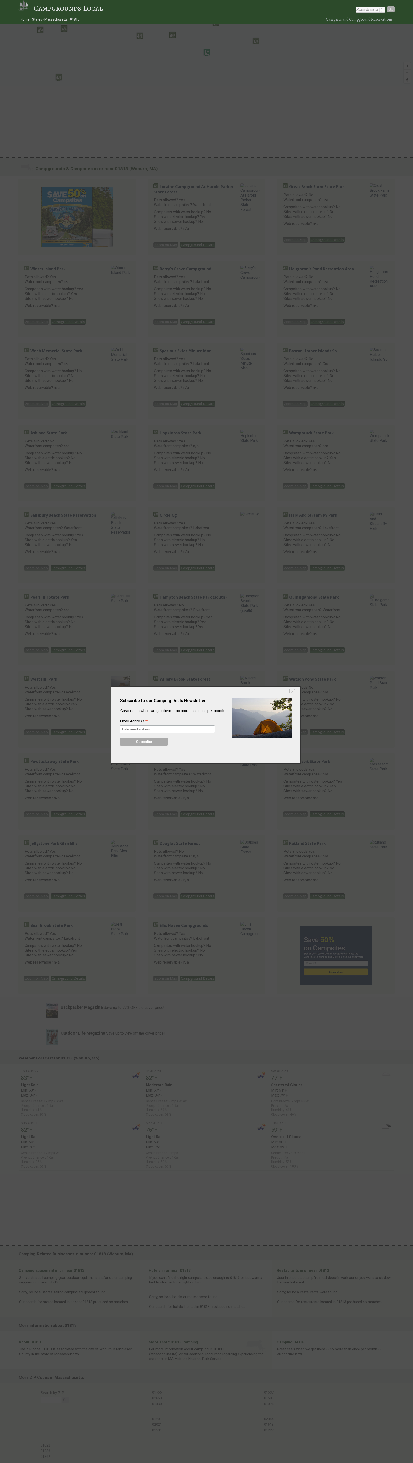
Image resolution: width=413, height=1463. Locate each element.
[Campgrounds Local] (26, 8)
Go (390, 9)
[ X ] (292, 691)
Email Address (134, 721)
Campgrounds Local (68, 8)
